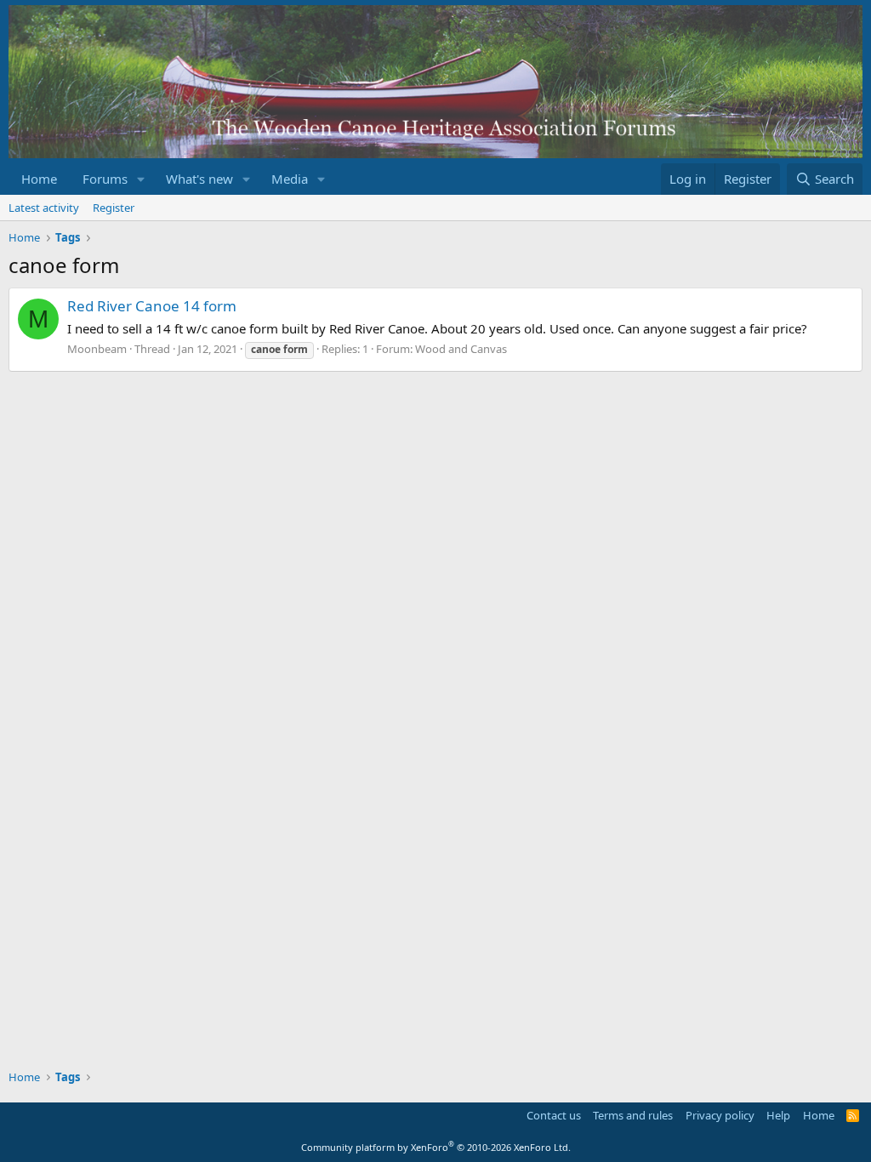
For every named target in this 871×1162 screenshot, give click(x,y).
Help (778, 1115)
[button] (141, 179)
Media (289, 178)
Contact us (554, 1115)
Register (113, 207)
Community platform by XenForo (436, 1147)
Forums (105, 178)
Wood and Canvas (461, 348)
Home (39, 178)
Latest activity (44, 207)
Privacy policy (720, 1115)
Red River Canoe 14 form (151, 306)
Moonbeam (97, 348)
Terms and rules (633, 1115)
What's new (199, 178)
